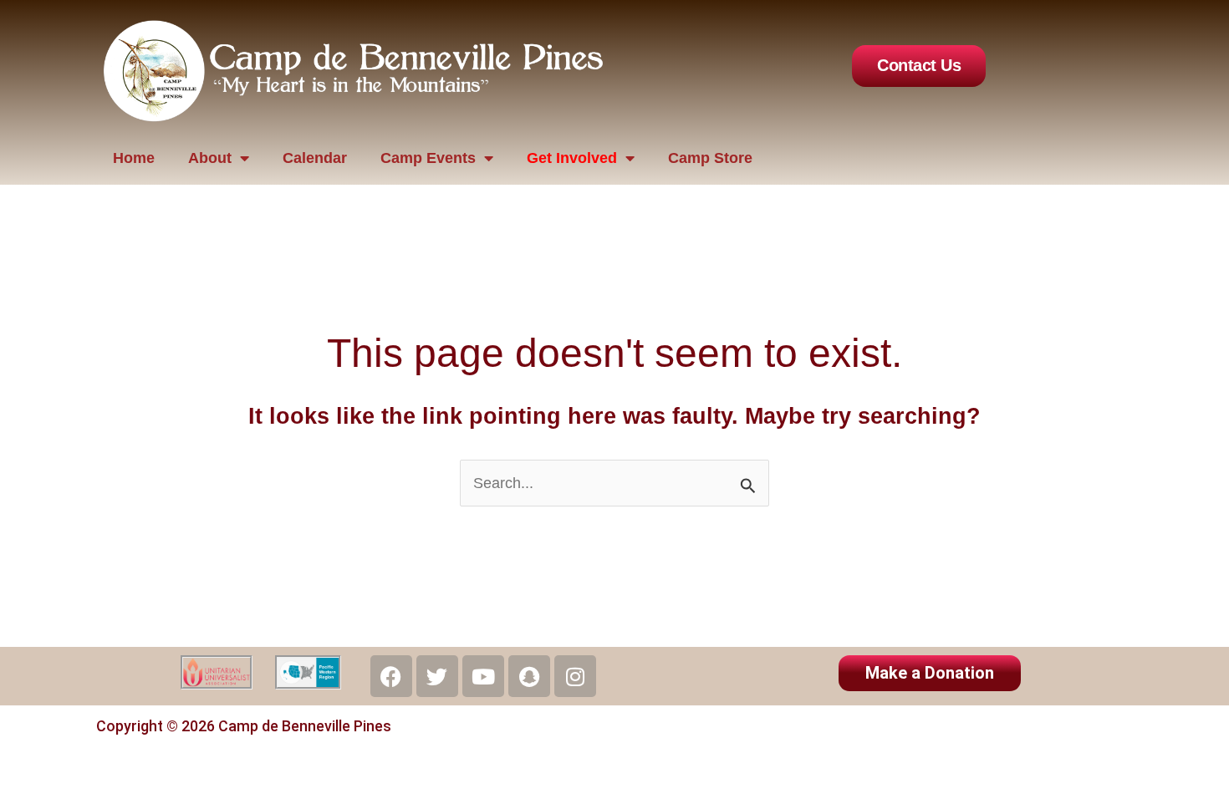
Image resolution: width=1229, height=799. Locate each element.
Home (134, 158)
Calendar (315, 158)
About (210, 158)
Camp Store (710, 158)
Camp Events (428, 158)
